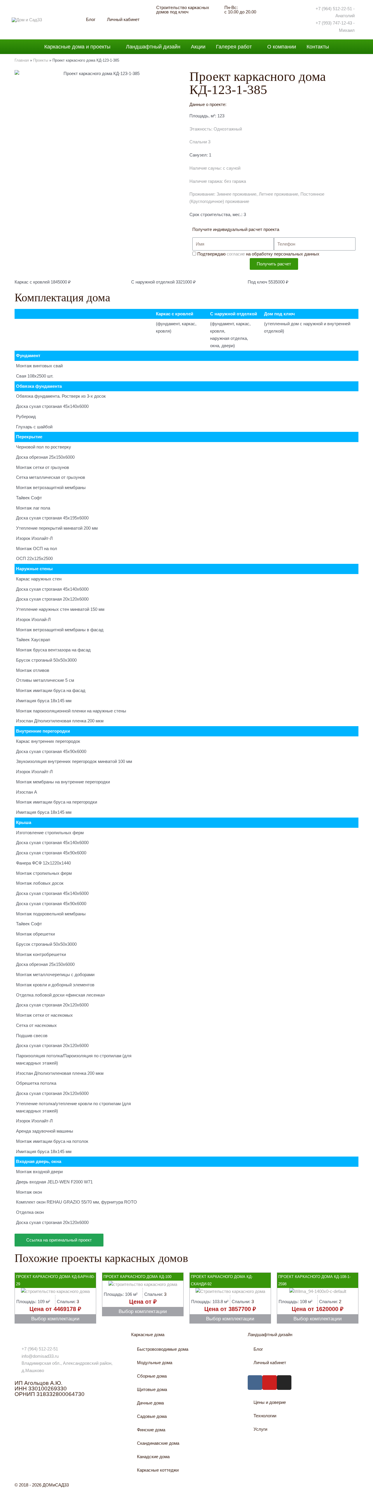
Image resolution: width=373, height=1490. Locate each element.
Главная (22, 60)
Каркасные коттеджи (158, 1470)
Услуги (260, 1429)
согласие (236, 253)
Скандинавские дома (158, 1443)
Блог (258, 1349)
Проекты (40, 60)
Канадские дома (153, 1456)
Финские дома (151, 1429)
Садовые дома (152, 1416)
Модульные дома (154, 1362)
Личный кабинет (270, 1362)
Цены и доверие (270, 1402)
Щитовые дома (152, 1389)
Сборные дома (152, 1375)
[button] (55, 1318)
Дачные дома (150, 1402)
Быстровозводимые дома (162, 1349)
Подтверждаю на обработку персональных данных (258, 253)
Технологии (265, 1415)
